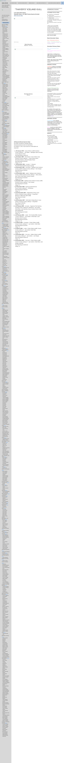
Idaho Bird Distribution (5, 15)
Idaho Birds (5, 3)
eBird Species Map (18, 15)
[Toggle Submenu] (6, 26)
